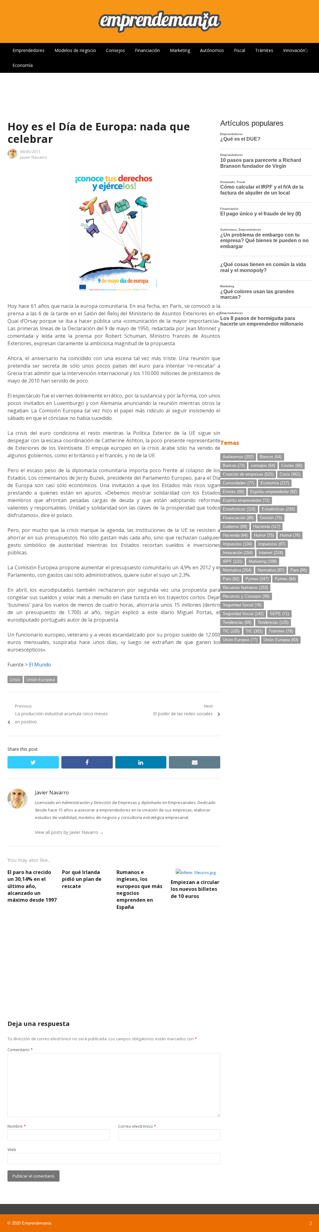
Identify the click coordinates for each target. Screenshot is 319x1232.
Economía (22, 65)
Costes (291, 465)
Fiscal (239, 50)
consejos (263, 465)
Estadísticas (239, 509)
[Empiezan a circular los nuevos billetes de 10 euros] (196, 872)
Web (11, 1149)
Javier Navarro (33, 157)
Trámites (264, 50)
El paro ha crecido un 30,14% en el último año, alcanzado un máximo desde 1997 (32, 886)
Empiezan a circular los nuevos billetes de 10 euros (195, 889)
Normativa (237, 570)
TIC (231, 631)
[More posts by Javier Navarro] (12, 157)
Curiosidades (238, 483)
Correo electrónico (137, 1126)
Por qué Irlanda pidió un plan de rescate (82, 879)
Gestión (271, 517)
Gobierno (235, 526)
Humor (264, 535)
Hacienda (266, 526)
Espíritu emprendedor (273, 491)
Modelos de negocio (75, 50)
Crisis (15, 679)
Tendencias (237, 622)
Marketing (180, 50)
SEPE (279, 613)
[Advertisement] (159, 93)
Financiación (147, 50)
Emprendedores (28, 50)
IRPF (232, 561)
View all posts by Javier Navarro (69, 832)
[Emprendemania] (159, 21)
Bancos (271, 456)
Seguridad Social (242, 605)
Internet (271, 552)
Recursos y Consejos (246, 596)
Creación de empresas (248, 474)
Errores (233, 491)
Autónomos (212, 50)
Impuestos (237, 544)
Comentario (20, 1049)
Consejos (115, 50)
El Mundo (40, 664)
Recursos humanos (245, 587)
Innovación (294, 50)
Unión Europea (40, 679)
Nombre (16, 1126)
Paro (298, 570)
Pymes (257, 578)
